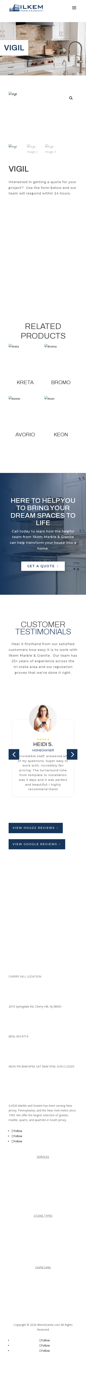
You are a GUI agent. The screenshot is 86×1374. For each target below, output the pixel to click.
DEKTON (43, 1226)
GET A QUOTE (41, 566)
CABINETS (43, 1175)
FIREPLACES (43, 1190)
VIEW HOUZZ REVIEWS (34, 828)
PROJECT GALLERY (43, 1285)
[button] (71, 98)
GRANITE (43, 1234)
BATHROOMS (43, 1167)
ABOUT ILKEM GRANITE (43, 1300)
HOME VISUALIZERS (43, 1293)
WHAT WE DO (43, 1308)
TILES (43, 1205)
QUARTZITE (43, 1256)
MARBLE (43, 1241)
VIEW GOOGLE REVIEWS (35, 844)
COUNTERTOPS (43, 1182)
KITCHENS (43, 1197)
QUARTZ (43, 1249)
